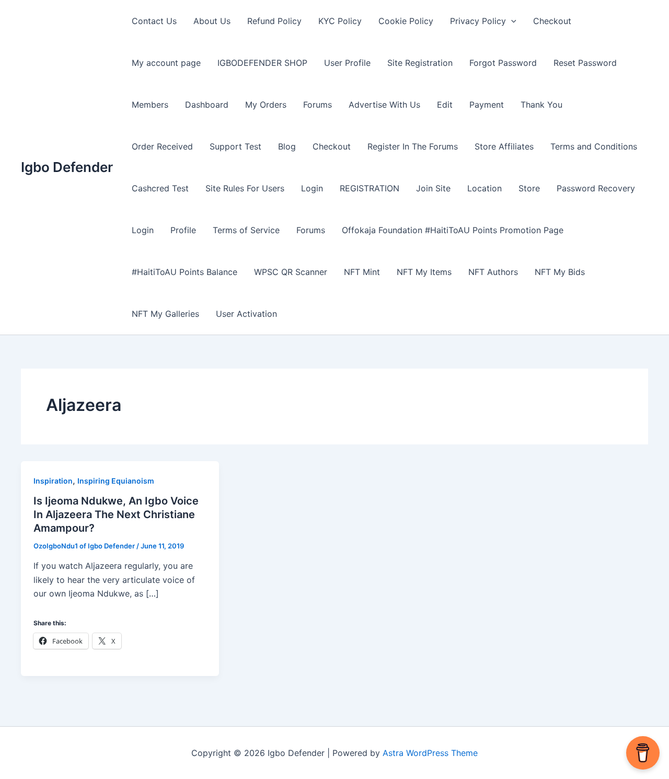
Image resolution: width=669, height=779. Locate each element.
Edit (445, 104)
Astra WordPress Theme (430, 753)
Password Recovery (596, 188)
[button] (511, 21)
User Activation (246, 313)
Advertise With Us (384, 104)
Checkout (552, 21)
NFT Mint (362, 272)
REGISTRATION (369, 188)
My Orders (265, 104)
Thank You (541, 104)
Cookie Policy (405, 21)
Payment (486, 104)
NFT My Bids (560, 272)
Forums (317, 104)
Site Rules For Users (244, 188)
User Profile (347, 63)
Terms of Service (246, 230)
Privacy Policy (478, 21)
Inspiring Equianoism (115, 480)
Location (484, 188)
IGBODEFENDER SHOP (262, 63)
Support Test (235, 146)
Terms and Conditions (593, 146)
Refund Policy (274, 21)
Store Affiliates (504, 146)
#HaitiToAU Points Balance (184, 272)
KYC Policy (340, 21)
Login (312, 188)
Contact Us (154, 21)
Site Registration (420, 63)
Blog (287, 146)
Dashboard (206, 104)
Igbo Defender (67, 167)
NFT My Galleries (165, 313)
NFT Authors (493, 272)
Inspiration (53, 480)
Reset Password (585, 63)
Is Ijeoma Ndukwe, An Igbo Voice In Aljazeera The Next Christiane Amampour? (116, 514)
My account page (166, 63)
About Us (211, 21)
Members (150, 104)
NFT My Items (424, 272)
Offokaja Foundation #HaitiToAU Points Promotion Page (452, 230)
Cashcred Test (160, 188)
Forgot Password (503, 63)
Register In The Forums (412, 146)
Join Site (433, 188)
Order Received (162, 146)
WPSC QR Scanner (290, 272)
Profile (183, 230)
